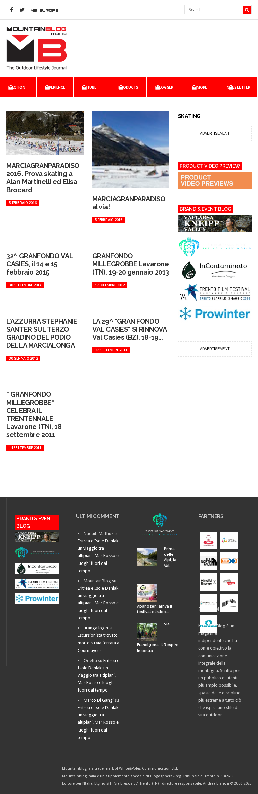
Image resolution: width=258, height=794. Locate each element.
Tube (91, 87)
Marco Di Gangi (99, 700)
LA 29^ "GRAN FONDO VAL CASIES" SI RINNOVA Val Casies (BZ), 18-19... (129, 329)
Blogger (165, 87)
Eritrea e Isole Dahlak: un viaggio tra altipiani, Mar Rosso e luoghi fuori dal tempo (98, 555)
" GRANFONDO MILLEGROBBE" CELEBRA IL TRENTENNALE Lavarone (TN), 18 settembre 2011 (33, 414)
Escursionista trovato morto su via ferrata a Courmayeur (98, 643)
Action (18, 87)
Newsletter (238, 87)
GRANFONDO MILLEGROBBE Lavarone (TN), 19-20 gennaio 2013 (130, 264)
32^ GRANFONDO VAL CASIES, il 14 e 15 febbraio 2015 (39, 264)
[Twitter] (22, 10)
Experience (55, 87)
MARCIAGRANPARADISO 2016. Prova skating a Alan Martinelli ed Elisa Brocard (42, 178)
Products (128, 87)
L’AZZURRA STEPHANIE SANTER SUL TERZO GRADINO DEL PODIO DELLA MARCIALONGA (41, 333)
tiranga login (96, 627)
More (202, 87)
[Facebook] (11, 10)
